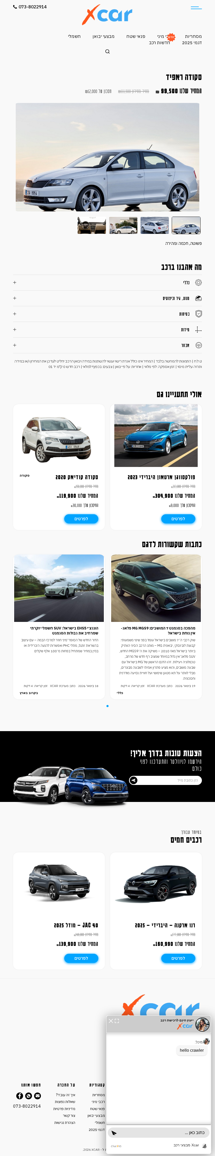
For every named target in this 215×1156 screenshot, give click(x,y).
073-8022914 (33, 7)
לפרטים (178, 518)
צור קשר (69, 1115)
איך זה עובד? (65, 1095)
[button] (111, 1020)
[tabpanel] (156, 627)
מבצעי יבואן (104, 36)
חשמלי (74, 36)
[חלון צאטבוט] (158, 1084)
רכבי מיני (165, 36)
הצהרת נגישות (64, 1122)
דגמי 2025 (192, 42)
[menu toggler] (196, 8)
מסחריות (193, 36)
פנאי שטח (135, 36)
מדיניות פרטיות (64, 1108)
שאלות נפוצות (65, 1101)
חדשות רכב (159, 42)
